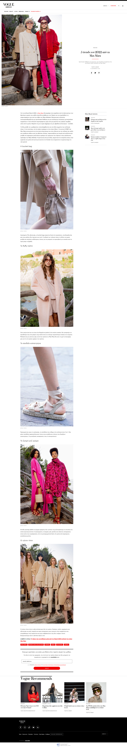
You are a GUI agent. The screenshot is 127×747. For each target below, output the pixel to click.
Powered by (21, 740)
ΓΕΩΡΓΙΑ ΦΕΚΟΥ (95, 67)
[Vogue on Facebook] (20, 727)
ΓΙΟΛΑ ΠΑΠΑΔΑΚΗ (95, 123)
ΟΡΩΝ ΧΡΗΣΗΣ (37, 664)
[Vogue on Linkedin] (37, 727)
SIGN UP (47, 668)
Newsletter (30, 734)
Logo (34, 722)
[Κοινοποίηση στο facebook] (91, 73)
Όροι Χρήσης (41, 734)
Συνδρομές (48, 734)
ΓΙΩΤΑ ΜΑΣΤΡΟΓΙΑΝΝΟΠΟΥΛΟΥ (28, 710)
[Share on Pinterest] (99, 73)
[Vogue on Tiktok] (29, 727)
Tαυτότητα (36, 734)
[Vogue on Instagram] (25, 727)
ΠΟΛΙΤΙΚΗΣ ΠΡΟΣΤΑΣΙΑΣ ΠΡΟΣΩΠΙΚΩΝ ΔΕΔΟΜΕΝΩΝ (54, 664)
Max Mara (40, 113)
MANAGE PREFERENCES (56, 734)
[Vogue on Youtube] (33, 727)
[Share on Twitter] (95, 73)
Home (20, 734)
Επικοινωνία (25, 734)
